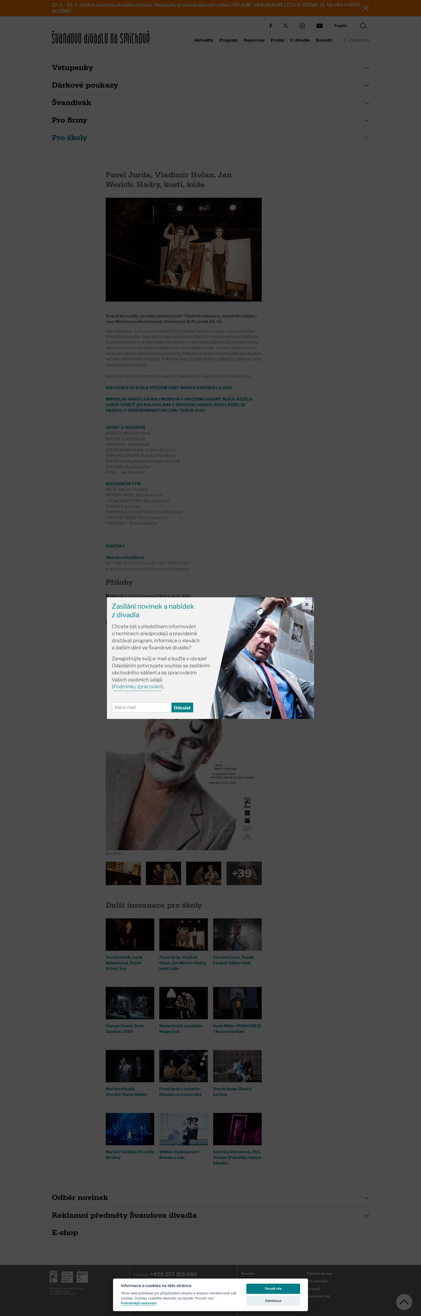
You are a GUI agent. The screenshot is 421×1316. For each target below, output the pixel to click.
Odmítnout (273, 1301)
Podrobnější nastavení (138, 1303)
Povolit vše (273, 1288)
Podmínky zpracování (137, 686)
